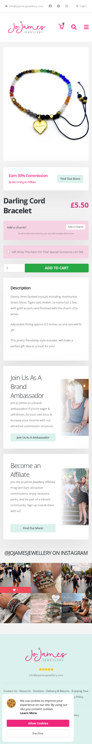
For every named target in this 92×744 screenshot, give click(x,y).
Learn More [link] (28, 713)
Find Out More (70, 179)
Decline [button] (38, 733)
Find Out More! (33, 528)
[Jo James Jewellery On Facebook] (51, 6)
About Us (25, 691)
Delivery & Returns (57, 691)
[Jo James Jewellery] (27, 27)
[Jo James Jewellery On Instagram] (67, 6)
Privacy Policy (75, 696)
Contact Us (10, 691)
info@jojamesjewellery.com (46, 675)
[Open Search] (72, 27)
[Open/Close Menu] (84, 27)
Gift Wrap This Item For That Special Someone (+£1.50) (47, 252)
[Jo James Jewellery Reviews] (46, 669)
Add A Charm (75, 226)
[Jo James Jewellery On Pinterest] (59, 6)
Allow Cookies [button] (38, 723)
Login (82, 6)
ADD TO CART (57, 267)
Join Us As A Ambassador (33, 437)
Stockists (38, 691)
